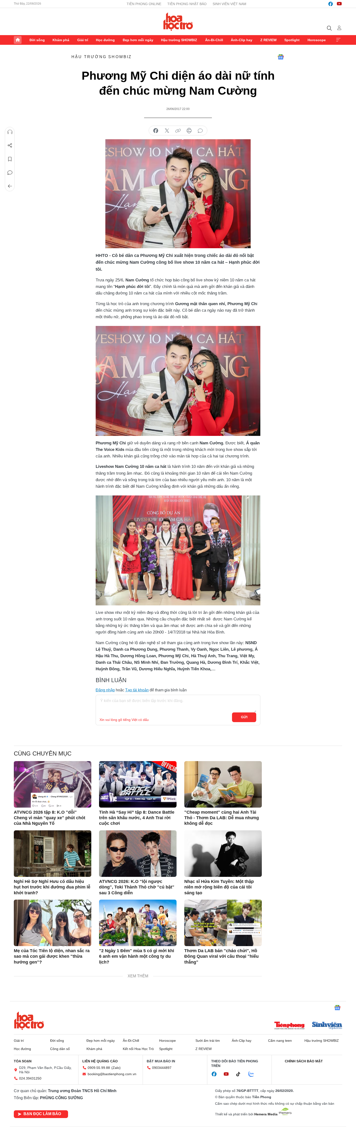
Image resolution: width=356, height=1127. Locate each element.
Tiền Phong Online (144, 4)
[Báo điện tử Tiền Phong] (289, 1026)
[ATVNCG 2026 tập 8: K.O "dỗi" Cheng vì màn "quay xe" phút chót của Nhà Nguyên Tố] (52, 784)
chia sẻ (156, 131)
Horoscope (317, 40)
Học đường (105, 40)
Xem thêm (338, 40)
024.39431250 (30, 1078)
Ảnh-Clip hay (241, 40)
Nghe (10, 132)
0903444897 (161, 1068)
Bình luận (10, 173)
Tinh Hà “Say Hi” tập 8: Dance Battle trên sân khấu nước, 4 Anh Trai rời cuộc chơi (136, 818)
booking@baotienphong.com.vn (112, 1074)
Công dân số (60, 1049)
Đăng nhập (105, 690)
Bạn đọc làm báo (42, 1114)
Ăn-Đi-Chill (214, 40)
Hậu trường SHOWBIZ (179, 40)
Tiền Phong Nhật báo (187, 4)
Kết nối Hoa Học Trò (138, 1049)
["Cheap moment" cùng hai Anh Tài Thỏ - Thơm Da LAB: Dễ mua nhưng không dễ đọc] (223, 784)
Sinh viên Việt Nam (229, 4)
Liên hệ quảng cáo (100, 1061)
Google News (281, 57)
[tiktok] (240, 1074)
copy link (178, 131)
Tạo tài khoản (137, 690)
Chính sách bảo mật (304, 1061)
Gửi (244, 717)
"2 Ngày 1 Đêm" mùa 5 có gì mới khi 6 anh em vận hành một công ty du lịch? (136, 956)
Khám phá (61, 40)
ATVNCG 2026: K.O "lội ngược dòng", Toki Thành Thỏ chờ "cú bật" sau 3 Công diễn (136, 887)
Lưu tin (10, 159)
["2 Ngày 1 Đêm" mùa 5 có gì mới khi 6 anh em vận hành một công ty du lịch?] (138, 923)
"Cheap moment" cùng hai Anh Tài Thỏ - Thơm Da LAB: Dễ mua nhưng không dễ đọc (221, 818)
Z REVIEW (268, 40)
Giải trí (82, 40)
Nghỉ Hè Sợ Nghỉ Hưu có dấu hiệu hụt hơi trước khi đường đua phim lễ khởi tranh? (52, 887)
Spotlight (292, 40)
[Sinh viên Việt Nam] (327, 1026)
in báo (189, 131)
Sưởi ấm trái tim (207, 1040)
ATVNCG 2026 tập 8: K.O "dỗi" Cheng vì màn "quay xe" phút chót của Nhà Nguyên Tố (49, 818)
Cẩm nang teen (280, 1040)
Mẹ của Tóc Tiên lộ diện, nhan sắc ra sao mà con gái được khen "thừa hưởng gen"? (52, 956)
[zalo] (254, 1074)
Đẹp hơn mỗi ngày (138, 40)
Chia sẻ (10, 145)
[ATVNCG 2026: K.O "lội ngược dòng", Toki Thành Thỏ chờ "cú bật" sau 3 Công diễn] (138, 853)
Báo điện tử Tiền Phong (178, 21)
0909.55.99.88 (99, 1068)
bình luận (200, 131)
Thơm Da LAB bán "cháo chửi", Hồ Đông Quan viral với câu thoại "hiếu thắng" (221, 956)
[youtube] (339, 4)
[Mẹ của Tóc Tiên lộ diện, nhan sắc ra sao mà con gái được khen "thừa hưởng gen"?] (52, 923)
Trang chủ (18, 40)
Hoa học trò (29, 1020)
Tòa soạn (22, 1061)
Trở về (10, 186)
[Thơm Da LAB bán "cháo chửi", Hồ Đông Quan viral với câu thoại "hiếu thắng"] (223, 923)
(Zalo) (116, 1068)
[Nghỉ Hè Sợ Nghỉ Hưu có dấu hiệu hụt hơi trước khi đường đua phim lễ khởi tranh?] (52, 853)
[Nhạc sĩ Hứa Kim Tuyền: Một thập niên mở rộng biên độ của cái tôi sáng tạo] (223, 853)
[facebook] (330, 4)
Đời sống (37, 40)
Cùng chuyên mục (42, 753)
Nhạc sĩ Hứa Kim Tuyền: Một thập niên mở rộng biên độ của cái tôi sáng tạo (219, 887)
